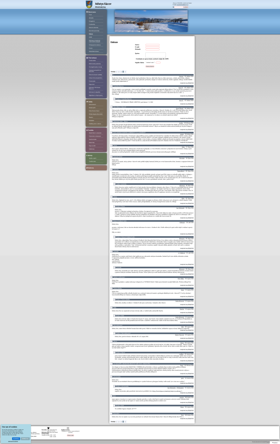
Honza (181, 76)
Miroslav (182, 158)
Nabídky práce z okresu (95, 123)
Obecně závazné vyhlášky (95, 74)
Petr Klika (181, 279)
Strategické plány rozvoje (95, 67)
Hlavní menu (92, 12)
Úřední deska (92, 60)
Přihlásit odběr (70, 435)
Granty (91, 48)
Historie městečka (93, 27)
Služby (90, 102)
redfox (181, 354)
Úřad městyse (92, 58)
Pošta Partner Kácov (94, 111)
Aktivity (89, 155)
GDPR (90, 37)
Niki (182, 327)
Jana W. (181, 88)
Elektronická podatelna (95, 63)
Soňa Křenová (180, 301)
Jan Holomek (180, 208)
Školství (91, 117)
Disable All (25, 438)
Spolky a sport (92, 158)
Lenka (181, 123)
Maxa (182, 343)
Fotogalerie (92, 21)
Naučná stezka (92, 139)
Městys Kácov (103, 3)
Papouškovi (180, 171)
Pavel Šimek (179, 108)
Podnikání (91, 120)
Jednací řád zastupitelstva (95, 78)
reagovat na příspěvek (187, 83)
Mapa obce (92, 84)
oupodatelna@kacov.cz (182, 4)
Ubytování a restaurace (95, 136)
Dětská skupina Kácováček (95, 114)
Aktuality (91, 18)
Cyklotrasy (91, 149)
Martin (182, 309)
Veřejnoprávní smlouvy (95, 45)
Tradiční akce (92, 161)
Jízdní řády (91, 142)
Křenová (182, 185)
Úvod (90, 14)
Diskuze (91, 34)
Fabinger (182, 222)
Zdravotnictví (92, 104)
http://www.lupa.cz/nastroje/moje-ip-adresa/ (166, 391)
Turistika (90, 130)
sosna (182, 134)
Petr (182, 415)
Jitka (183, 147)
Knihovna (91, 168)
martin (182, 397)
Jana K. (181, 100)
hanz (182, 290)
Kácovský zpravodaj (94, 30)
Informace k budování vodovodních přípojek (94, 41)
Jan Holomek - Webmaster (175, 388)
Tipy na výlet (92, 145)
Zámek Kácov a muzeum (95, 133)
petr (182, 378)
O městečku (92, 24)
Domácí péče (92, 107)
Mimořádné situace (94, 51)
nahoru (275, 442)
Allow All (16, 438)
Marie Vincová (179, 335)
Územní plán (92, 81)
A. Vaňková (181, 253)
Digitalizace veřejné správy (96, 95)
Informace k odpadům (94, 92)
